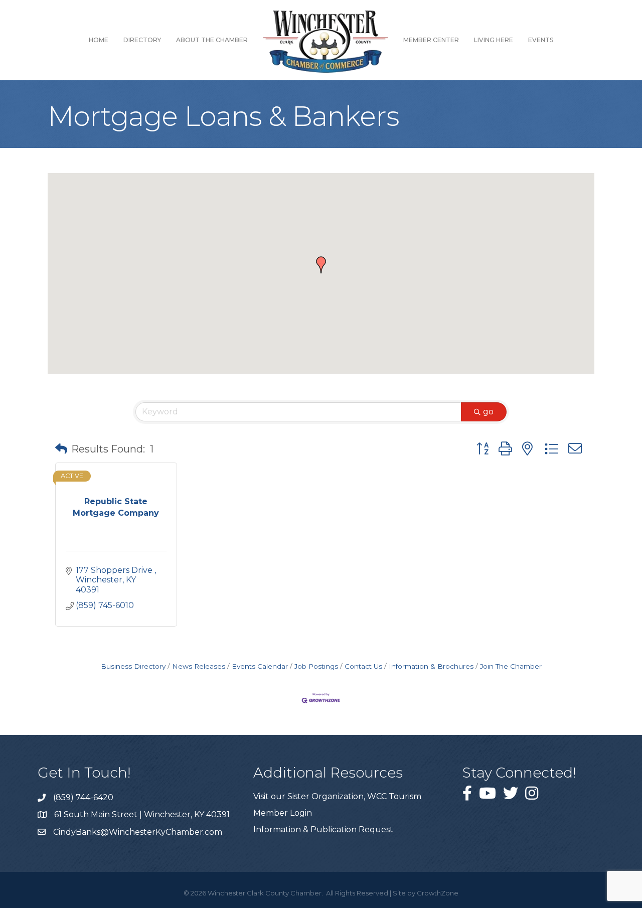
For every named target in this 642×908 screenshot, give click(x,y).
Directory (142, 40)
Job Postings (316, 666)
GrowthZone (437, 893)
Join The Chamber (511, 666)
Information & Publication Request (323, 829)
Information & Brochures (431, 666)
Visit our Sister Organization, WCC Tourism (337, 796)
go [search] (488, 411)
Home (98, 40)
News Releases (198, 666)
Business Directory (133, 666)
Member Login (282, 813)
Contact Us (363, 666)
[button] (321, 264)
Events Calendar (260, 666)
